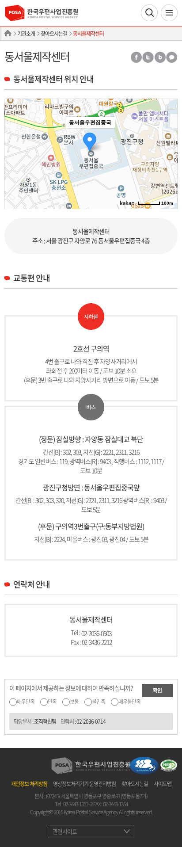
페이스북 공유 (136, 57)
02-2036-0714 (91, 721)
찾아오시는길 (54, 34)
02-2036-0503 (96, 632)
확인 (157, 690)
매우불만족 (129, 702)
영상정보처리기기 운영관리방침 (84, 784)
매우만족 (25, 702)
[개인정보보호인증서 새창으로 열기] (144, 764)
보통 (74, 702)
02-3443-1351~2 (77, 804)
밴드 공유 (160, 57)
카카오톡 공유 (172, 57)
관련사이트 (65, 831)
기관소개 (26, 34)
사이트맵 (162, 784)
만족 (52, 702)
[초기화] (166, 169)
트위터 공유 (148, 57)
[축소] (166, 152)
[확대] (166, 138)
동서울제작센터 (88, 34)
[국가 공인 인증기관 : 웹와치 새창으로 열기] (169, 764)
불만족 (98, 702)
